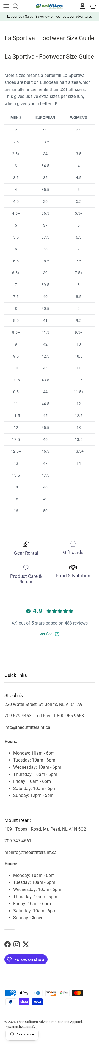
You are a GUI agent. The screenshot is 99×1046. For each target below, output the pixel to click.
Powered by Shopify (19, 1027)
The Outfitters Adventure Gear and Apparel (49, 1022)
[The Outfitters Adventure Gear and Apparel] (49, 6)
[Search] (18, 6)
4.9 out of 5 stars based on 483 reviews (50, 623)
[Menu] (6, 6)
